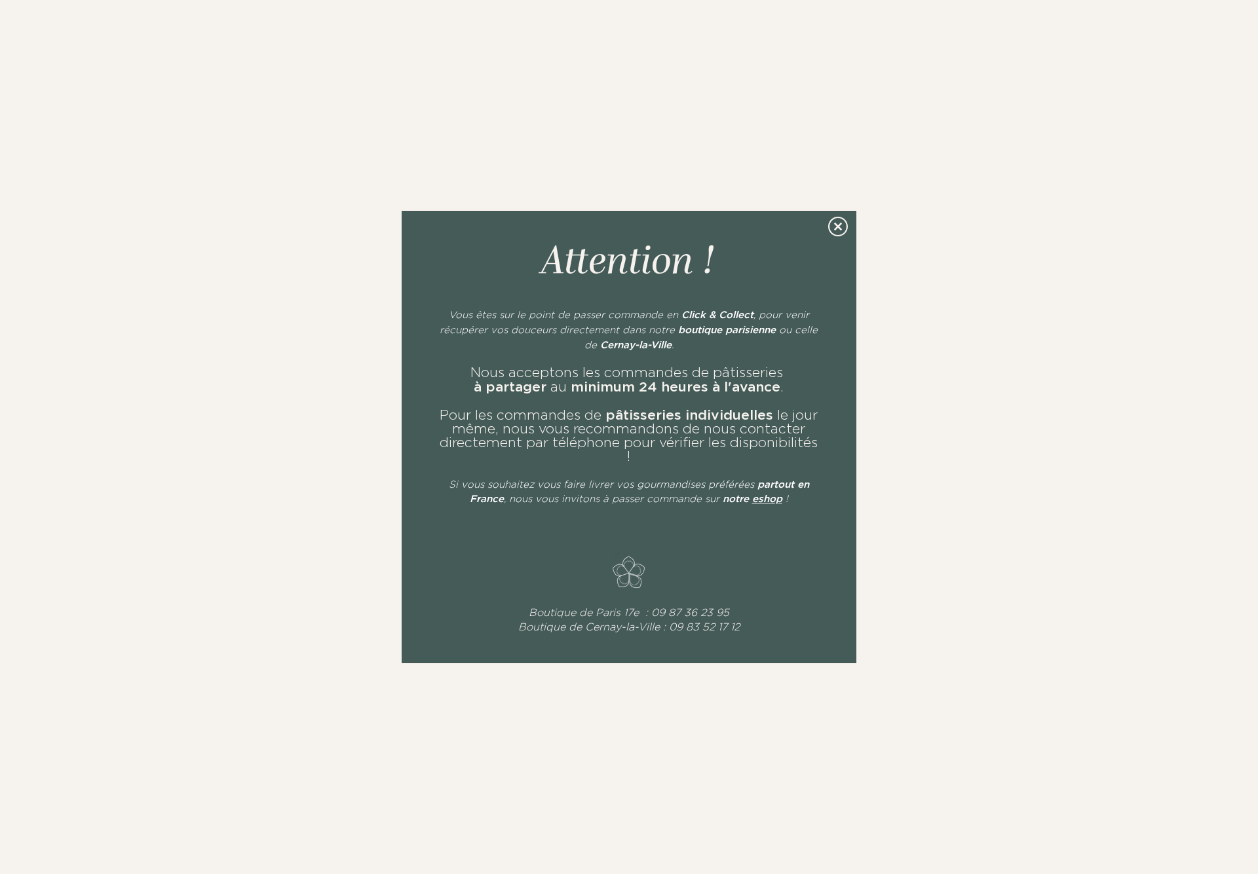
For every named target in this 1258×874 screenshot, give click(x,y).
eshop (767, 499)
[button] (838, 226)
